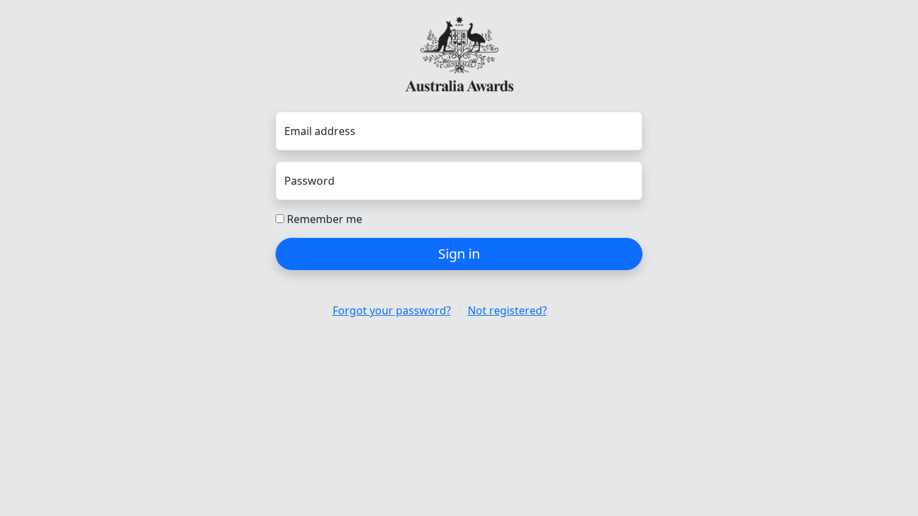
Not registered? (507, 310)
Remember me (323, 219)
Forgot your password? (392, 310)
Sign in (459, 254)
